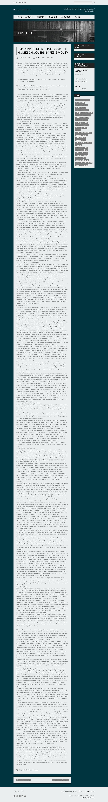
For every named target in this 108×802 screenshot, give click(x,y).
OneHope (85, 135)
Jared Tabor (84, 122)
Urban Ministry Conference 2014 (84, 162)
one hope (78, 135)
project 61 (78, 155)
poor (82, 150)
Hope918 (78, 120)
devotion (78, 115)
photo (77, 150)
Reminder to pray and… (24, 780)
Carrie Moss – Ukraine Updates (82, 65)
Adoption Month (80, 102)
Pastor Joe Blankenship (32, 770)
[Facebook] (20, 2)
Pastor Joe (78, 145)
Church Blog (25, 33)
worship (78, 165)
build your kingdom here (82, 110)
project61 (85, 155)
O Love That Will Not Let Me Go (83, 132)
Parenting (88, 142)
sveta (84, 157)
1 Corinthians (79, 100)
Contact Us (18, 791)
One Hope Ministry (80, 140)
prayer (77, 152)
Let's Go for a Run (81, 79)
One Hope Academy (80, 137)
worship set (85, 165)
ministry (84, 127)
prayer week (84, 152)
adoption (87, 100)
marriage (78, 127)
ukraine (86, 160)
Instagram (84, 120)
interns (78, 122)
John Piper (78, 125)
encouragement (87, 115)
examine (78, 117)
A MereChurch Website (88, 797)
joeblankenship (40, 57)
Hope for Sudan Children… (59, 780)
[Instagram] (25, 2)
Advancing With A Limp (81, 105)
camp (77, 112)
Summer (77, 86)
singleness (78, 157)
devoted (90, 112)
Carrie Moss (83, 112)
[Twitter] (22, 2)
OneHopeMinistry (80, 142)
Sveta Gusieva (79, 160)
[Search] (93, 2)
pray (86, 150)
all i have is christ (80, 107)
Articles (52, 57)
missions (78, 130)
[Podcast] (17, 2)
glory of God (85, 117)
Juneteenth (85, 125)
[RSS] (14, 2)
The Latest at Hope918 (80, 56)
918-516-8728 (90, 791)
